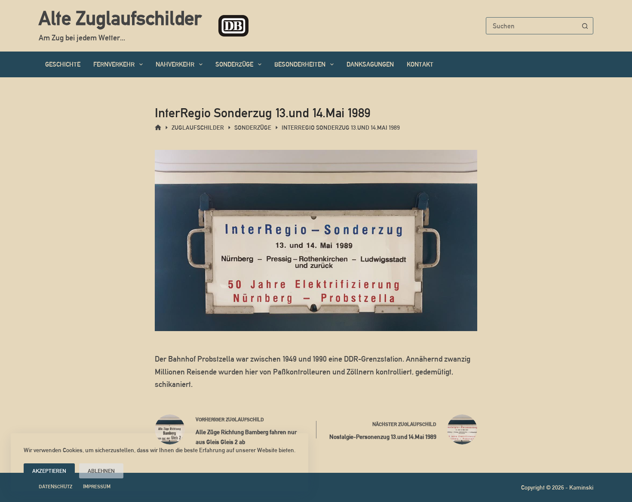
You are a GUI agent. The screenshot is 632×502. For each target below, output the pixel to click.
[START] (158, 128)
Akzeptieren (49, 471)
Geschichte (62, 64)
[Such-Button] (585, 26)
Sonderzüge (234, 64)
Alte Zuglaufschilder (120, 18)
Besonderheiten (299, 64)
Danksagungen (370, 64)
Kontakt (420, 64)
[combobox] (531, 25)
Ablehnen (101, 471)
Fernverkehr (114, 64)
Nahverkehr (175, 64)
